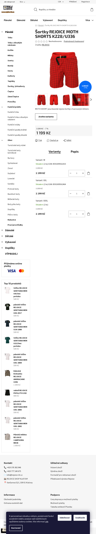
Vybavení (10, 242)
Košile (10, 50)
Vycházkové (13, 163)
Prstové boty (13, 189)
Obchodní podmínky (12, 499)
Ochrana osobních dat (13, 503)
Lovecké (11, 178)
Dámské (9, 230)
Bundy (10, 65)
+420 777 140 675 (14, 471)
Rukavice (12, 219)
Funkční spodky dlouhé (17, 135)
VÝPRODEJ (11, 254)
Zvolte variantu (46, 116)
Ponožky (12, 101)
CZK (59, 1)
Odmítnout (65, 517)
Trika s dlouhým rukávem (15, 43)
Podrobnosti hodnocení (74, 41)
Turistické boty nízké (17, 145)
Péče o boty (13, 214)
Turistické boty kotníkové (14, 151)
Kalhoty (11, 76)
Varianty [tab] (55, 151)
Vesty (10, 70)
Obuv (10, 140)
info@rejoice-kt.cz (14, 475)
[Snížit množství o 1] (70, 173)
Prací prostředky (15, 225)
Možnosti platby (57, 503)
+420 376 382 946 (14, 467)
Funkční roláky (14, 124)
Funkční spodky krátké (17, 129)
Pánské (9, 32)
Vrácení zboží (56, 467)
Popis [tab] (75, 151)
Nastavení (15, 528)
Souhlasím (80, 517)
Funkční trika (13, 112)
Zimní (10, 168)
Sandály (11, 183)
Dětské (9, 236)
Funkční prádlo (14, 107)
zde (46, 521)
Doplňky (11, 209)
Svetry (11, 60)
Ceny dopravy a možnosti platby (64, 499)
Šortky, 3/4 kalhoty (16, 86)
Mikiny (10, 55)
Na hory (11, 158)
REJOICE (46, 44)
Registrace (86, 1)
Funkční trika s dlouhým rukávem (18, 118)
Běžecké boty (13, 199)
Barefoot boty (14, 194)
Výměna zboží (56, 471)
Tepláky (11, 81)
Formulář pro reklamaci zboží (63, 475)
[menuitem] (7, 20)
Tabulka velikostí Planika (61, 507)
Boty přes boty (14, 204)
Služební (11, 173)
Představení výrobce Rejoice (62, 479)
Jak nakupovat (9, 2)
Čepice (11, 91)
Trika (10, 37)
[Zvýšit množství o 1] (83, 173)
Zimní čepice (13, 96)
